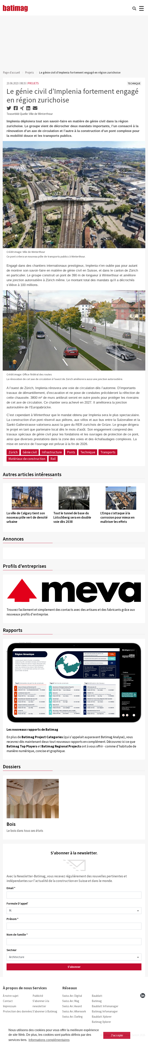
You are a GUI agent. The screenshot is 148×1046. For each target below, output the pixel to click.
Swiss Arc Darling (72, 1016)
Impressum (9, 1006)
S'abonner (74, 967)
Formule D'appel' (17, 903)
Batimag (97, 1001)
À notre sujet (10, 996)
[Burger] (141, 8)
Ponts (71, 452)
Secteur (12, 950)
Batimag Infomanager (105, 1011)
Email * (11, 888)
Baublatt (97, 996)
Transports (107, 452)
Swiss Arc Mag (70, 1001)
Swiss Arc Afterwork (74, 1011)
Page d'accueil (11, 72)
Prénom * (12, 919)
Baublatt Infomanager (105, 1006)
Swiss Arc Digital (72, 996)
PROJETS (33, 83)
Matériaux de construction (26, 459)
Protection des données (17, 1011)
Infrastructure (52, 452)
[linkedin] (142, 995)
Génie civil (30, 452)
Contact (8, 1001)
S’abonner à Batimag (45, 1011)
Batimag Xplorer (101, 1022)
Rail (53, 459)
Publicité (38, 996)
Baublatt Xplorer (102, 1016)
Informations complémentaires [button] (49, 1040)
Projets (29, 72)
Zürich (13, 452)
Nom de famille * (17, 934)
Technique (87, 452)
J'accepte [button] (117, 1035)
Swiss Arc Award (72, 1006)
